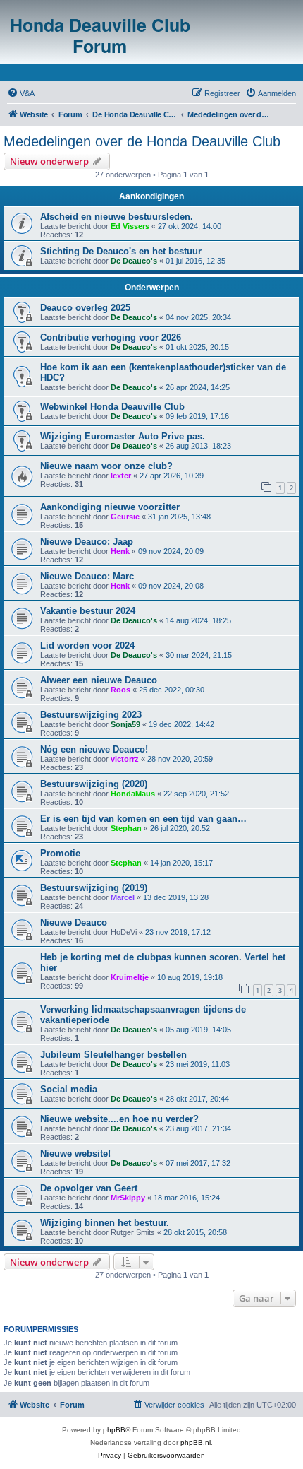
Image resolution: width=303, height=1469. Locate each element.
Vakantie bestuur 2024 (87, 611)
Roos (120, 689)
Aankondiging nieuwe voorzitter (110, 507)
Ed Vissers (130, 226)
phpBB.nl (195, 1442)
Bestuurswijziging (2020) (93, 784)
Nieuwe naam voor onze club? (106, 466)
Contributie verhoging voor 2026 (110, 337)
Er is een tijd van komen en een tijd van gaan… (143, 818)
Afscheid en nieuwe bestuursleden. (116, 216)
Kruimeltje (130, 977)
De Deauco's (134, 260)
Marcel (123, 897)
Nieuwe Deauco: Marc (87, 576)
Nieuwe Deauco (73, 922)
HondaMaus (133, 793)
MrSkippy (128, 1197)
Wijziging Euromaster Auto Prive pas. (122, 436)
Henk (120, 551)
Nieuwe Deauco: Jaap (86, 541)
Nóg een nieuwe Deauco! (94, 749)
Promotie (60, 853)
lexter (121, 475)
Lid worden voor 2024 (87, 645)
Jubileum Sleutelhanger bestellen (113, 1054)
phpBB (114, 1430)
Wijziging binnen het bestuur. (104, 1222)
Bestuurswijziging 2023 (91, 714)
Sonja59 (125, 724)
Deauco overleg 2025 (85, 307)
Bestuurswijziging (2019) (93, 888)
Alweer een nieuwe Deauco (98, 680)
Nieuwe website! (75, 1153)
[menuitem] (21, 93)
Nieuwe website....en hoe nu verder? (119, 1119)
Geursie (125, 516)
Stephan (126, 828)
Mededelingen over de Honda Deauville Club (142, 141)
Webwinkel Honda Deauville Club (112, 406)
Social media (68, 1089)
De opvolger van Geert (88, 1188)
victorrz (125, 759)
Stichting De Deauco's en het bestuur (121, 251)
